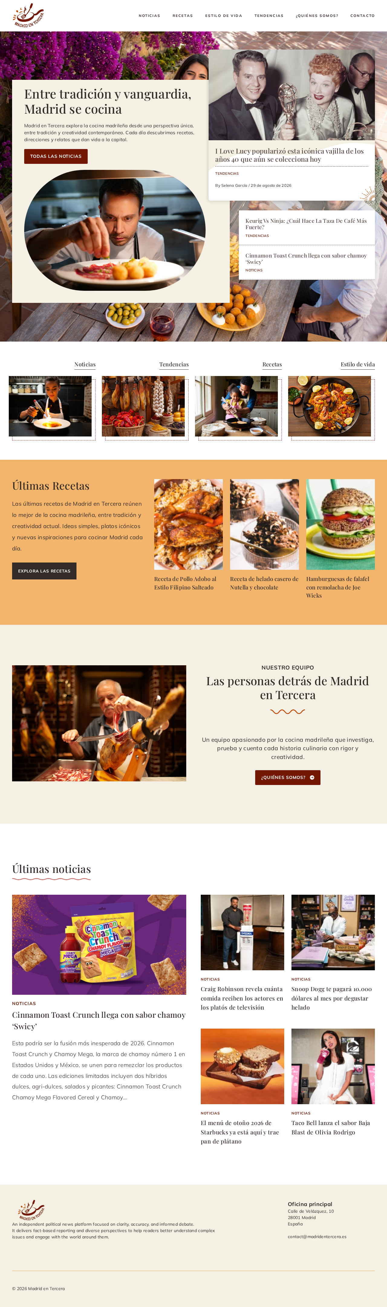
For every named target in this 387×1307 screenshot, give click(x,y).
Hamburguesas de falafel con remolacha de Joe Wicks (337, 587)
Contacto (362, 15)
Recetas (183, 15)
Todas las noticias (56, 156)
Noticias (150, 15)
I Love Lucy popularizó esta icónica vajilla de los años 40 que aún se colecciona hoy (289, 155)
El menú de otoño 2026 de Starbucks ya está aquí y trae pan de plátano (240, 1132)
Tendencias (269, 15)
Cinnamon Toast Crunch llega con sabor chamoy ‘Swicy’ (306, 258)
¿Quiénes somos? (317, 15)
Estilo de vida (223, 15)
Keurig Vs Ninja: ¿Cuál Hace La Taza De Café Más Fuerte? (306, 223)
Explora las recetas (44, 570)
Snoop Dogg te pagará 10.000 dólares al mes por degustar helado (331, 998)
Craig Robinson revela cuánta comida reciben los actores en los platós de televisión (242, 998)
